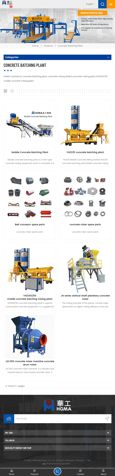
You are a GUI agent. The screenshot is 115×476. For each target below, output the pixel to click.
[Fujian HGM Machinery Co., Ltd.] (6, 4)
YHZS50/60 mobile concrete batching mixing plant (29, 297)
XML (89, 460)
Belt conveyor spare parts (30, 225)
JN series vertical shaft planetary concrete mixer (85, 297)
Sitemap (80, 460)
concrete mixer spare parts (85, 225)
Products (48, 46)
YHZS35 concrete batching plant (85, 152)
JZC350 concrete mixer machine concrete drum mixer (29, 363)
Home (35, 46)
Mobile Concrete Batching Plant (30, 152)
